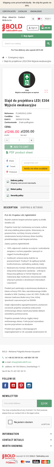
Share (11, 161)
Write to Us (7, 20)
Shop (4, 17)
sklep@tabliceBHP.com (21, 362)
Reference (9, 113)
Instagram (29, 385)
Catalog (22, 11)
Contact (21, 17)
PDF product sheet (19, 152)
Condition (8, 116)
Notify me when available (35, 168)
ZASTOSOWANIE (10, 122)
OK (46, 403)
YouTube (13, 385)
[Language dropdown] (40, 19)
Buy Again (27, 36)
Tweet (12, 166)
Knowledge (36, 11)
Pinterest (13, 172)
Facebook (5, 385)
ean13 (7, 119)
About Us (12, 17)
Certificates (9, 11)
